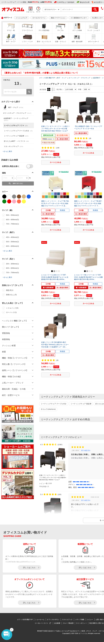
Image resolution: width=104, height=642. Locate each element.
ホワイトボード (93, 41)
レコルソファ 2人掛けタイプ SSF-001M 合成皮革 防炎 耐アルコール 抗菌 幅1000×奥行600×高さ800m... (54, 277)
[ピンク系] (14, 201)
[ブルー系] (29, 197)
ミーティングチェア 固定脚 (81, 404)
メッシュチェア (21, 18)
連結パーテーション (58, 18)
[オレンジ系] (19, 201)
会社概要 (57, 623)
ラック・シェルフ (93, 30)
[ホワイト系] (9, 197)
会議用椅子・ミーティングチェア (16, 119)
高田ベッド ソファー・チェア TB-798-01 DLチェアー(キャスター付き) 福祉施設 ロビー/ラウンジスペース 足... (55, 203)
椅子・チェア (11, 41)
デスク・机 (11, 30)
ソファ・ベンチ (27, 41)
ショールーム (39, 619)
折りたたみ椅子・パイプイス (16, 141)
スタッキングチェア (13, 146)
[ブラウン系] (19, 197)
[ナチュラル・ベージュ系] (24, 197)
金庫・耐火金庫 (77, 41)
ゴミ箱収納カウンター (79, 18)
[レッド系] (9, 201)
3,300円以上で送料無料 (65, 2)
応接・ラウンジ (60, 41)
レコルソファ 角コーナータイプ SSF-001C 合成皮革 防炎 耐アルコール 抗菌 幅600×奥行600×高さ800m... (88, 277)
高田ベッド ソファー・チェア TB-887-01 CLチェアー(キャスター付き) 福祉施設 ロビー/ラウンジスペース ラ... (88, 203)
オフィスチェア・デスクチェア (17, 113)
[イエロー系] (24, 201)
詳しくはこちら (29, 568)
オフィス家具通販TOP (25, 619)
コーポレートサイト (41, 623)
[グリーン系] (4, 201)
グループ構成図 (68, 623)
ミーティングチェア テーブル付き (54, 404)
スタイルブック (67, 619)
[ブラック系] (4, 197)
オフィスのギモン (53, 619)
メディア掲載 (79, 619)
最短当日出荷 (85, 2)
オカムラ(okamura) (48, 409)
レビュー (90, 619)
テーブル (60, 30)
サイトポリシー (81, 623)
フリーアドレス (27, 30)
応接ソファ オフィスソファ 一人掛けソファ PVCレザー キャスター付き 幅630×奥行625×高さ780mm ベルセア (55, 128)
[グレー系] (14, 197)
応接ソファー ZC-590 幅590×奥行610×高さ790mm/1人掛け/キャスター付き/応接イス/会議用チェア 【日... (55, 344)
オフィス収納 (77, 30)
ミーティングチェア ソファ (16, 125)
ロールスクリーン (39, 18)
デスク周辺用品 (44, 30)
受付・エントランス (44, 41)
